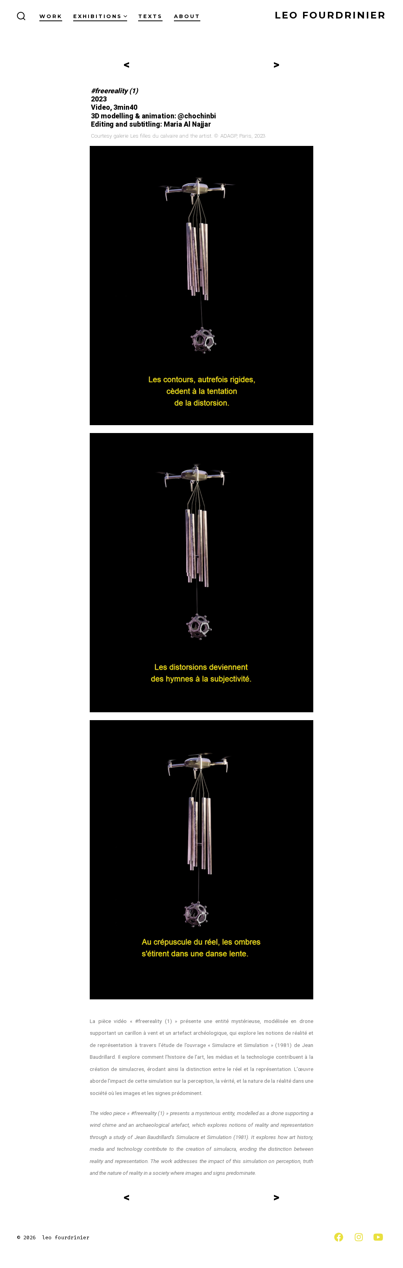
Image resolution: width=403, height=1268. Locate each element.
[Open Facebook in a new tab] (338, 1237)
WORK (50, 16)
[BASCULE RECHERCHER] (21, 16)
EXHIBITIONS (97, 16)
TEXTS (150, 16)
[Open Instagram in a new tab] (358, 1237)
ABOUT (187, 16)
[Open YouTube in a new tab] (378, 1237)
